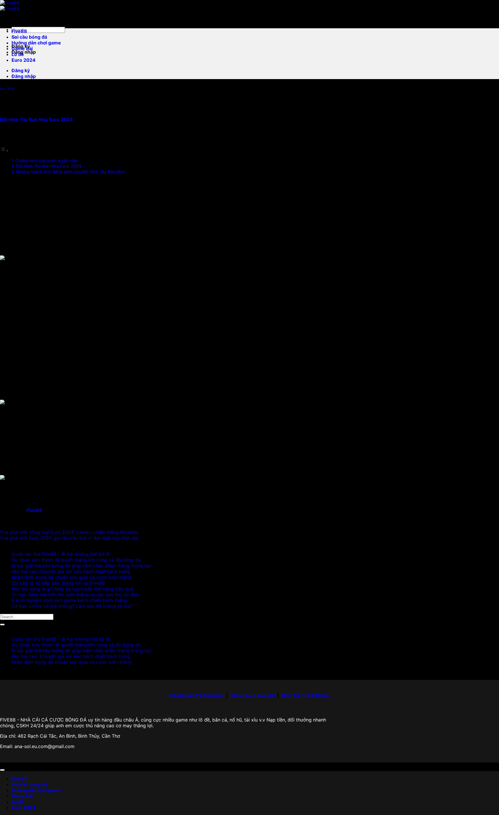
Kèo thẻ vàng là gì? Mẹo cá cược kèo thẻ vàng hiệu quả (72, 589)
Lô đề (18, 54)
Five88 (19, 31)
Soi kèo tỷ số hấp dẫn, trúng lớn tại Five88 (58, 583)
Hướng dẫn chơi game (36, 43)
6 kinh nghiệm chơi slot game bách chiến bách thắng (69, 600)
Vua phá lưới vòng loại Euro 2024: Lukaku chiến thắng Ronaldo (69, 532)
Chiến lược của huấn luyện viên (46, 160)
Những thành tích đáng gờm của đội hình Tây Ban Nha (70, 171)
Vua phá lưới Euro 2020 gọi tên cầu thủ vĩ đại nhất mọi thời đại (69, 538)
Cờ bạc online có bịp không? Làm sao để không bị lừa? (72, 606)
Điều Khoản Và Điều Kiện (196, 695)
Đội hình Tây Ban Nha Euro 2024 (48, 166)
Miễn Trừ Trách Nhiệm (305, 695)
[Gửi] (2, 624)
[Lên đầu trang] (2, 770)
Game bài (22, 48)
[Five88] (9, 6)
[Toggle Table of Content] (4, 150)
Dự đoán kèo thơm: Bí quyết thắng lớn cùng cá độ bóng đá (76, 560)
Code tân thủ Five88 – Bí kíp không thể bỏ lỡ (61, 554)
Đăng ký (21, 70)
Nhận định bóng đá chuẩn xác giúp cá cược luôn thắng (72, 577)
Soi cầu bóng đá (29, 37)
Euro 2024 (24, 60)
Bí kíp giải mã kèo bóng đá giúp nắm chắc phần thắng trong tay (81, 566)
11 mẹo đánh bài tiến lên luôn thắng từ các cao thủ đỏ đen (75, 594)
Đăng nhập (24, 76)
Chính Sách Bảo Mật (252, 695)
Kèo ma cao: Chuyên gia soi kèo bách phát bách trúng (71, 571)
